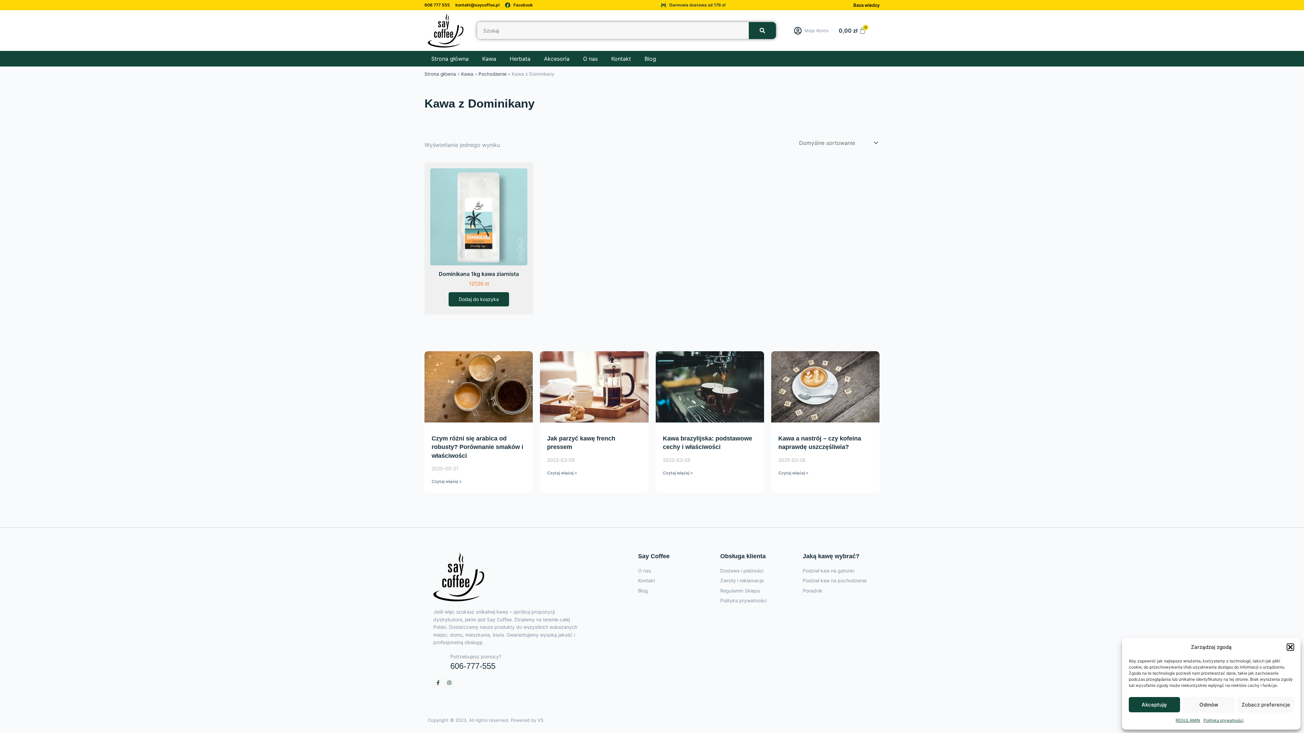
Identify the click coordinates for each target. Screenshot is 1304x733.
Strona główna (450, 58)
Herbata (520, 58)
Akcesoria (556, 58)
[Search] (762, 30)
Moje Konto (816, 30)
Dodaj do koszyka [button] (479, 299)
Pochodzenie (492, 74)
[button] (1290, 647)
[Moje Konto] (797, 30)
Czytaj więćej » (447, 481)
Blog (650, 58)
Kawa (489, 58)
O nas (590, 58)
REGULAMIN (1188, 720)
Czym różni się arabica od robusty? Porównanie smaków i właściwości (477, 447)
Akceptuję (1154, 704)
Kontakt (621, 58)
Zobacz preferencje (1266, 704)
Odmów (1208, 704)
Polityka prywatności (1223, 720)
